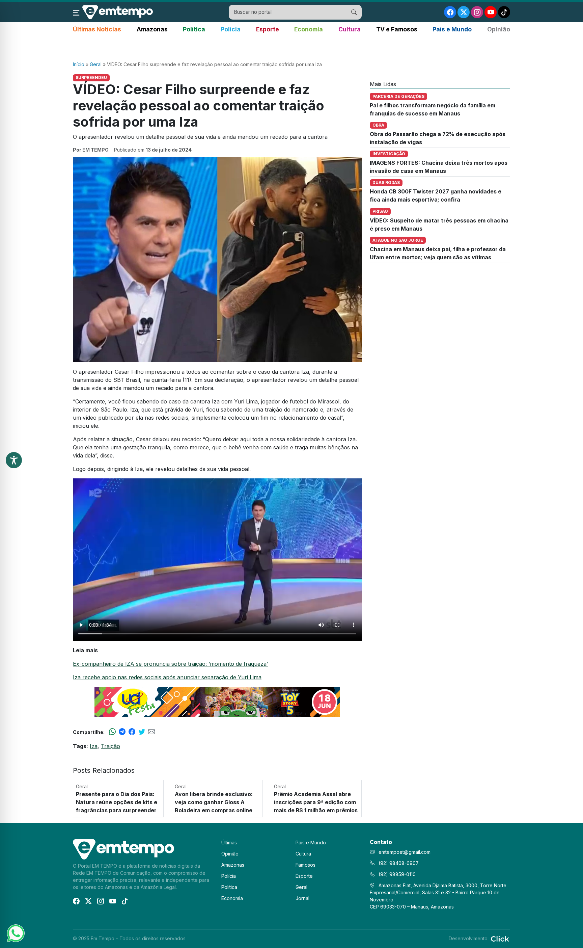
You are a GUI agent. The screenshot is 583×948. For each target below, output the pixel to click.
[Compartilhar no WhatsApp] (112, 732)
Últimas (229, 842)
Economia (308, 29)
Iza (94, 746)
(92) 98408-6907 (398, 863)
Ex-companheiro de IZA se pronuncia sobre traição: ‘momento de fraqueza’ (170, 663)
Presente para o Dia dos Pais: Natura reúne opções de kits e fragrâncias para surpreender (116, 802)
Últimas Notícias (97, 29)
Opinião (498, 29)
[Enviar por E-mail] (151, 732)
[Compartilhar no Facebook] (132, 732)
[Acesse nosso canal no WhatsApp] (15, 932)
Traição (110, 746)
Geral (96, 64)
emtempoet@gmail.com (405, 852)
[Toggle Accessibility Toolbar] (14, 460)
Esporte (267, 29)
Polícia (231, 29)
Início (78, 64)
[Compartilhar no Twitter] (141, 732)
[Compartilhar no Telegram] (122, 732)
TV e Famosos (396, 29)
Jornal (302, 898)
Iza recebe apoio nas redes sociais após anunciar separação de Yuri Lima (167, 677)
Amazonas (152, 29)
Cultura (349, 29)
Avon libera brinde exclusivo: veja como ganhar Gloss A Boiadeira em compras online (214, 802)
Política (194, 29)
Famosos (305, 865)
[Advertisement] (291, 47)
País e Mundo (452, 29)
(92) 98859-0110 (396, 874)
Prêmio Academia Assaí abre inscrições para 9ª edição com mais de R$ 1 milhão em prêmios (316, 802)
